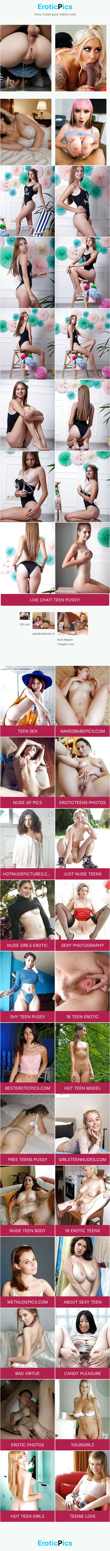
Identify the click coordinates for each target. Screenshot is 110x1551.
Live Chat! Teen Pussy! (55, 599)
